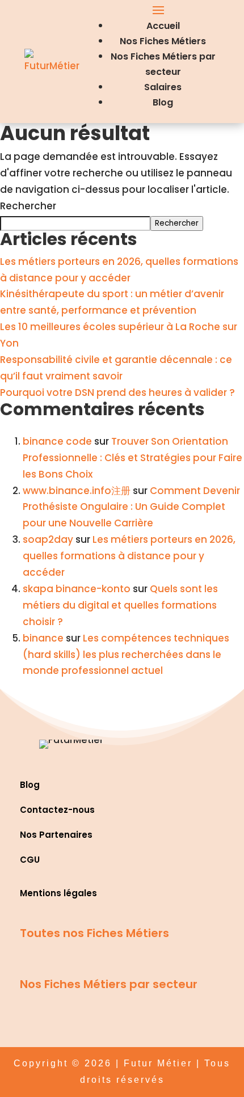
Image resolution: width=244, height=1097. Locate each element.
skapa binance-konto (77, 589)
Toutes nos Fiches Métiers (94, 933)
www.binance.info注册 (77, 490)
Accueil (163, 25)
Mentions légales (58, 893)
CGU (30, 860)
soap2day (48, 539)
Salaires (163, 87)
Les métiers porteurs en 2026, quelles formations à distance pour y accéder (129, 556)
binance (43, 638)
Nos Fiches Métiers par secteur (108, 984)
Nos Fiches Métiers (163, 41)
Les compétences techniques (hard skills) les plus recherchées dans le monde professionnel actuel (126, 654)
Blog (163, 102)
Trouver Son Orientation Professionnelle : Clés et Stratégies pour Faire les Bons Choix (132, 457)
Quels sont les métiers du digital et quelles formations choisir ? (120, 605)
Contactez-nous (57, 810)
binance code (57, 441)
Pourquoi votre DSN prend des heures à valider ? (117, 392)
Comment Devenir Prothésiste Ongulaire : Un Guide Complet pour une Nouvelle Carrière (131, 507)
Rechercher (28, 206)
